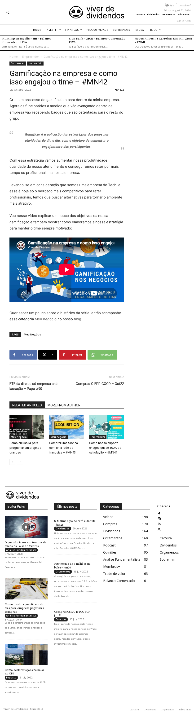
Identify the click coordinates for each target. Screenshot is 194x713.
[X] (159, 529)
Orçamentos (63, 571)
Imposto (11, 677)
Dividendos (63, 528)
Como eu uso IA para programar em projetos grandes (25, 447)
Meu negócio (35, 63)
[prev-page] (12, 462)
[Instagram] (159, 518)
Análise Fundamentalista (21, 550)
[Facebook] (159, 513)
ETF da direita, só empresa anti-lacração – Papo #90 (34, 386)
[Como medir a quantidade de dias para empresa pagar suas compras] (26, 589)
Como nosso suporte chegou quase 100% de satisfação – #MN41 (105, 447)
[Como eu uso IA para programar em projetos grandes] (26, 427)
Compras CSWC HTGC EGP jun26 (72, 613)
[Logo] (97, 12)
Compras (61, 619)
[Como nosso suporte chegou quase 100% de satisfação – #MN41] (106, 427)
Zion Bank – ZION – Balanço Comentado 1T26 (97, 40)
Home (13, 57)
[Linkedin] (159, 523)
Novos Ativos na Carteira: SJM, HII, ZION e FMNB (163, 40)
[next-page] (20, 462)
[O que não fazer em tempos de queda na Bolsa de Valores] (26, 527)
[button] (7, 12)
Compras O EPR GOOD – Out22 (100, 384)
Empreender (30, 57)
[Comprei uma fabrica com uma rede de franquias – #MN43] (66, 427)
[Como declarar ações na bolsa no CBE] (26, 654)
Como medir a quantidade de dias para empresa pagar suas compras (24, 608)
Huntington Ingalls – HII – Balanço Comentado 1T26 (27, 40)
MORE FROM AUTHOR (64, 405)
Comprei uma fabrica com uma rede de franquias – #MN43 (63, 447)
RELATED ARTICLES (27, 405)
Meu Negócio (32, 334)
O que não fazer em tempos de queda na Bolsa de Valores (25, 544)
